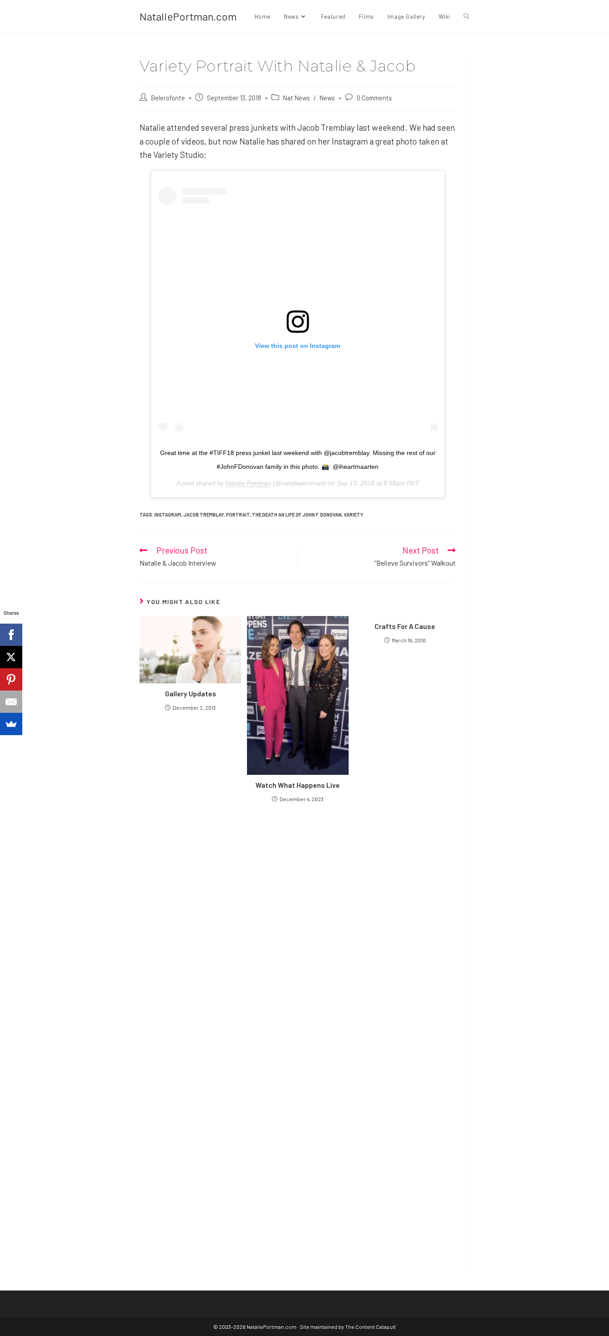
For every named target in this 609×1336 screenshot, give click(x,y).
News (327, 98)
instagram (167, 514)
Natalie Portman (248, 483)
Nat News (296, 98)
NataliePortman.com (188, 16)
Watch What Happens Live (297, 785)
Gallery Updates (190, 693)
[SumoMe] (11, 724)
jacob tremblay (203, 514)
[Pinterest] (11, 679)
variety (353, 514)
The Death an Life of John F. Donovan (297, 514)
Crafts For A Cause (404, 626)
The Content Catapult (370, 1327)
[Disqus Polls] (298, 916)
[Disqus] (298, 1139)
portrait (238, 514)
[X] (11, 657)
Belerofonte (168, 98)
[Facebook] (11, 635)
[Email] (11, 702)
